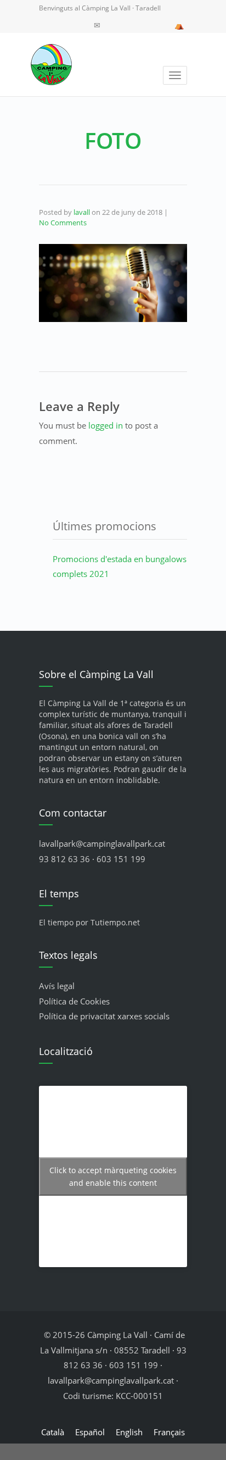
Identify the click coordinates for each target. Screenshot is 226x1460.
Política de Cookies (74, 1001)
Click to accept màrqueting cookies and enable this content (113, 1176)
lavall (82, 212)
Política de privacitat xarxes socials (104, 1016)
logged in (105, 425)
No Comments (63, 222)
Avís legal (57, 985)
